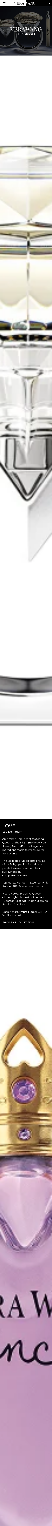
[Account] (49, 3)
